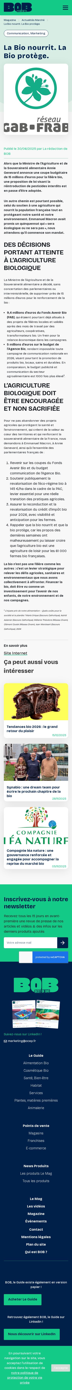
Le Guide (36, 1055)
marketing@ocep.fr (22, 1041)
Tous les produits (36, 1181)
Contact (36, 1229)
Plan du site (36, 1244)
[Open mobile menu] (65, 7)
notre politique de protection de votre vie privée (24, 1378)
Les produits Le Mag (36, 1173)
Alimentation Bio (36, 1063)
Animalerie (36, 1108)
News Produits (36, 1166)
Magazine (10, 20)
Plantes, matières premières (36, 1100)
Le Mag (36, 1199)
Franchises (36, 1141)
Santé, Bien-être (36, 1078)
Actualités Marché (33, 20)
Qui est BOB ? (36, 1252)
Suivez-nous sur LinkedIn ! (22, 1034)
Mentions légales (36, 1237)
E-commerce (36, 1148)
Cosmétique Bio (36, 1070)
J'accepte (61, 1368)
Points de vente (36, 1126)
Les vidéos (36, 1206)
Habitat (36, 1085)
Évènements (36, 1221)
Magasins (36, 1133)
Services (36, 1093)
